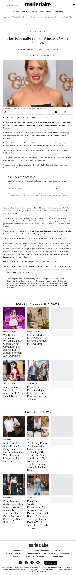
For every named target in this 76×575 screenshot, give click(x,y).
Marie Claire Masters (35, 17)
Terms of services (28, 194)
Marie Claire (27, 55)
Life (41, 12)
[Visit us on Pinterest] (38, 562)
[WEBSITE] (26, 272)
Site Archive (18, 551)
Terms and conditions (12, 554)
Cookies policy (66, 554)
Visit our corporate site (65, 567)
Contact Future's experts (38, 551)
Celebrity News (37, 31)
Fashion (16, 12)
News (52, 55)
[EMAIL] (28, 272)
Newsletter (69, 112)
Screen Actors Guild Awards (37, 157)
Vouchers (59, 12)
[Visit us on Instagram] (26, 562)
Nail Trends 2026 (66, 17)
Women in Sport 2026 (19, 17)
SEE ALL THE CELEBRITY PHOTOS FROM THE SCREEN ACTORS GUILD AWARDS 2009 (37, 266)
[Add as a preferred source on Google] (56, 563)
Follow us (59, 112)
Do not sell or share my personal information (44, 557)
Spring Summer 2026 (51, 17)
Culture (49, 12)
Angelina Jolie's (65, 122)
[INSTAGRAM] (23, 272)
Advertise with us (32, 554)
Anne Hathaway (45, 231)
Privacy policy (50, 554)
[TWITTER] (21, 272)
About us (17, 557)
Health (34, 12)
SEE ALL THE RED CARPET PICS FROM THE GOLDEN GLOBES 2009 (30, 262)
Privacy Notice (57, 194)
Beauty (25, 12)
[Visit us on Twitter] (20, 562)
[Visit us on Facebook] (32, 562)
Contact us (58, 551)
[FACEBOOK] (18, 272)
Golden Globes (18, 125)
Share (8, 112)
